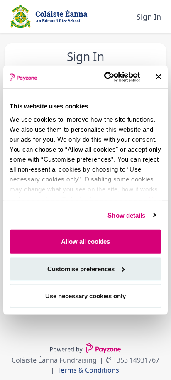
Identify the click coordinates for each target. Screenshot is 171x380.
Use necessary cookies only (85, 295)
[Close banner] (158, 77)
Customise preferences (81, 268)
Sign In (149, 17)
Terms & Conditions (88, 370)
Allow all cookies (85, 241)
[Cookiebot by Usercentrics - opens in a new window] (105, 76)
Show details (126, 214)
